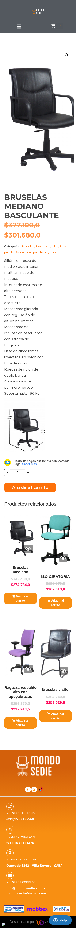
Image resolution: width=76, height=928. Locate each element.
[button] (67, 55)
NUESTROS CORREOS (20, 882)
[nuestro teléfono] (10, 806)
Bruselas (28, 246)
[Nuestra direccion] (10, 852)
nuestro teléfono (20, 813)
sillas (55, 246)
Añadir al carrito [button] (22, 598)
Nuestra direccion (21, 859)
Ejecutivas (42, 246)
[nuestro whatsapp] (10, 830)
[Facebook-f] (28, 789)
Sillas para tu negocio (40, 252)
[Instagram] (34, 789)
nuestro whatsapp (21, 836)
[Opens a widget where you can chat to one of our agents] (60, 920)
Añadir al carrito (30, 487)
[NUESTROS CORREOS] (10, 875)
